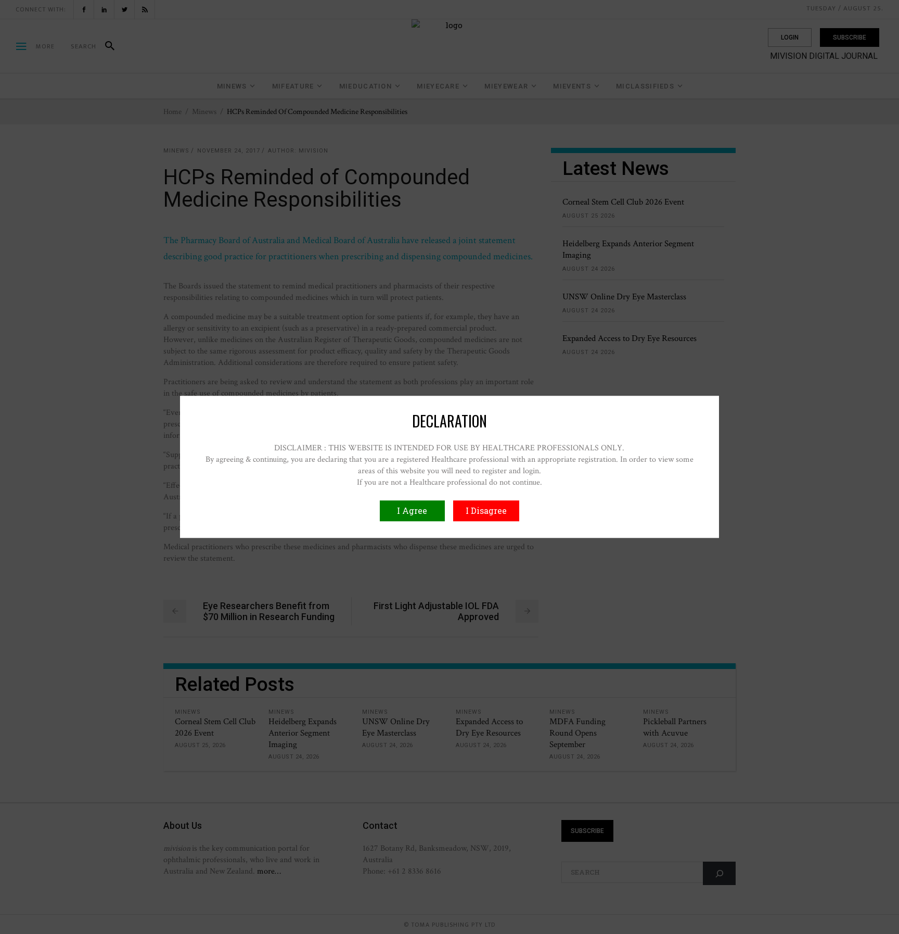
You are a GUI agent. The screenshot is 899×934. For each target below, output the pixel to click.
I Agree (412, 511)
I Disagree (486, 511)
